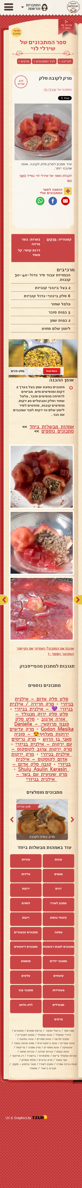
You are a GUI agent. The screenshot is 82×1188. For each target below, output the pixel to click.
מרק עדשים (45, 1060)
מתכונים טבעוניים (26, 932)
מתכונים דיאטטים (25, 947)
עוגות (58, 859)
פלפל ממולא (28, 1060)
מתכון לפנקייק (25, 1035)
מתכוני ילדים (58, 961)
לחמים (26, 903)
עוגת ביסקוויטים (47, 1043)
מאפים (58, 874)
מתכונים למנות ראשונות (58, 947)
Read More (51, 370)
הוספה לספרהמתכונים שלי (51, 191)
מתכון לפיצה (61, 1039)
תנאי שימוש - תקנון (24, 1064)
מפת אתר (69, 1031)
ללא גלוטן (26, 1005)
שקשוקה (67, 1047)
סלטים (25, 976)
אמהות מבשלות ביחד (51, 426)
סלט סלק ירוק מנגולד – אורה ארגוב (41, 716)
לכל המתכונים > (44, 61)
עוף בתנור (61, 1060)
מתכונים (19, 1031)
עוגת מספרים (51, 1047)
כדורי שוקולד (63, 1035)
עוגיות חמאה (27, 1052)
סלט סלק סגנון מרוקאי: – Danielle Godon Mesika (44, 724)
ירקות (26, 888)
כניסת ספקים (34, 1031)
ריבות (25, 917)
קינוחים (58, 976)
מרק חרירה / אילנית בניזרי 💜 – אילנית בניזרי (41, 706)
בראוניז (31, 1056)
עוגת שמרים (67, 1043)
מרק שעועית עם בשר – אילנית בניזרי (41, 776)
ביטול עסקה (53, 1031)
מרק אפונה (34, 1047)
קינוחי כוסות (58, 917)
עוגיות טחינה (45, 1052)
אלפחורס (44, 1056)
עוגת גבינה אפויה (66, 1064)
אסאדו (33, 1068)
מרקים (51, 239)
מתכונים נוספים (57, 431)
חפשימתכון (16, 32)
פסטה (58, 932)
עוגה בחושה (26, 1039)
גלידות (25, 874)
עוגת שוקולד (44, 1035)
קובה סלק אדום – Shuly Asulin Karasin (40, 766)
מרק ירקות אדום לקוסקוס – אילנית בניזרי (41, 759)
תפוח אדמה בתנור (24, 1043)
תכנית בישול (48, 1068)
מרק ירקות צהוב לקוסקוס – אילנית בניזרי (41, 751)
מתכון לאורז (58, 903)
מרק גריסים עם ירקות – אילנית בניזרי (42, 741)
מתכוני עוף (26, 990)
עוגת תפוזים (44, 1039)
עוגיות (26, 859)
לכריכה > (65, 61)
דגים (58, 888)
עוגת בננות (62, 1052)
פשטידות (58, 990)
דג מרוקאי (18, 1056)
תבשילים (58, 1005)
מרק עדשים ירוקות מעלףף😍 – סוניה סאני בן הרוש (41, 734)
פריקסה (20, 1047)
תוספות (25, 961)
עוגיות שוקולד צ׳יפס (65, 1056)
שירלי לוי (50, 89)
